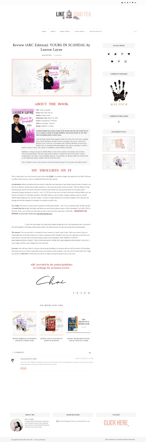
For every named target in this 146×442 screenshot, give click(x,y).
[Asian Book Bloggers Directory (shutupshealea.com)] (73, 421)
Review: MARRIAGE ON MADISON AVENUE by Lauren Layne (24, 339)
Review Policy (96, 31)
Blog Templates (110, 439)
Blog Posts (79, 31)
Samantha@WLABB (28, 359)
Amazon (52, 123)
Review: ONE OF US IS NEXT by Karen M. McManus (51, 339)
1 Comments (57, 55)
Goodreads (44, 123)
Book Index (65, 31)
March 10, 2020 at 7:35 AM (84, 358)
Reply (23, 368)
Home (44, 31)
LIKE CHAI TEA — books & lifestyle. (34, 440)
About (53, 31)
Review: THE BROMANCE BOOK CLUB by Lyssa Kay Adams (78, 339)
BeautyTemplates (129, 439)
